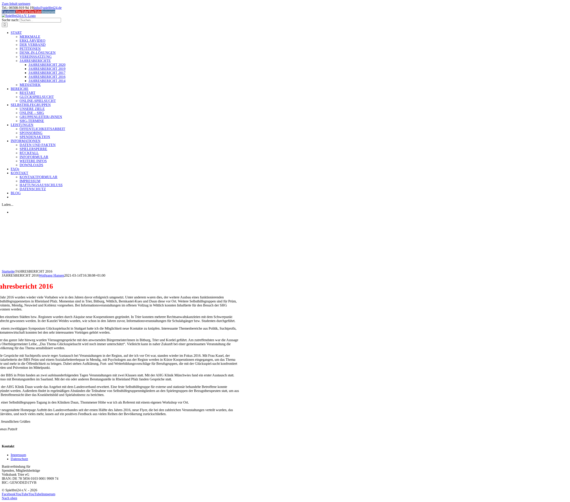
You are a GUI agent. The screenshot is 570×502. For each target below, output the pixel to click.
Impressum (18, 455)
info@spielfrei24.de (48, 8)
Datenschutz (19, 459)
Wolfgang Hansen (51, 275)
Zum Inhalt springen (16, 4)
